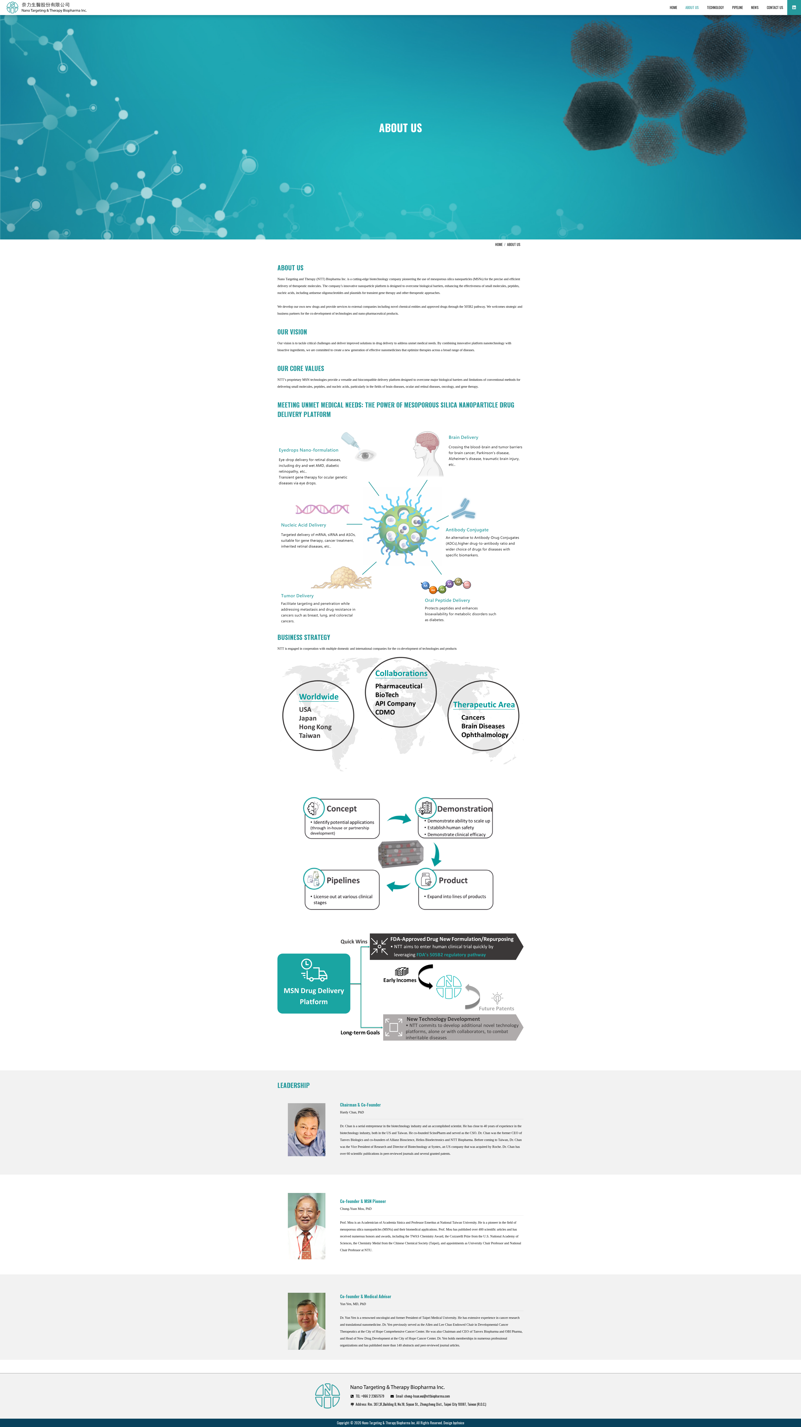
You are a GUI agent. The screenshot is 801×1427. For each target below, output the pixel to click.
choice (460, 1422)
